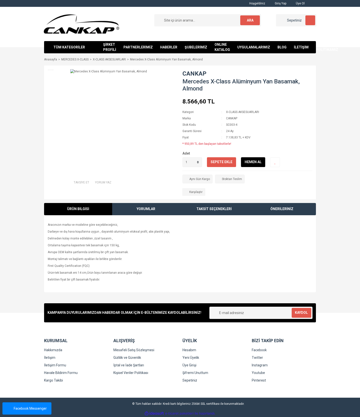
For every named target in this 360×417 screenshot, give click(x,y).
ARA (250, 20)
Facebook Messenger (30, 408)
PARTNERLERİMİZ (138, 47)
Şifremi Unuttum (195, 373)
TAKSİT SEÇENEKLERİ (214, 209)
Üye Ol (300, 3)
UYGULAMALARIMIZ (253, 47)
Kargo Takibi (53, 380)
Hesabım (189, 350)
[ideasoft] (154, 413)
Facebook (259, 350)
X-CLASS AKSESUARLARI (242, 112)
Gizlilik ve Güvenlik (127, 358)
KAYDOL (301, 313)
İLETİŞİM (301, 47)
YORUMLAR (146, 209)
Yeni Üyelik (190, 358)
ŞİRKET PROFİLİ (109, 47)
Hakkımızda (53, 350)
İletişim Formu (55, 365)
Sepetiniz (189, 380)
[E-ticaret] (179, 413)
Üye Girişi (189, 365)
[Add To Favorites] (275, 162)
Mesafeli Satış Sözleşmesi (133, 350)
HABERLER (168, 47)
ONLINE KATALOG (222, 47)
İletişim (49, 358)
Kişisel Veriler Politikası (130, 373)
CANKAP (194, 73)
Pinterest (259, 380)
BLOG (282, 47)
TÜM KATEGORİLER (69, 47)
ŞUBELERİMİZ (196, 47)
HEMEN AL (253, 162)
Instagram (260, 365)
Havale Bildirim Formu (61, 373)
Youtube (258, 373)
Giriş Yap (280, 3)
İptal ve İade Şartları (128, 365)
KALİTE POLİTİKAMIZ (327, 47)
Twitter (257, 358)
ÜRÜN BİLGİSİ (78, 209)
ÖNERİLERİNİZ (281, 209)
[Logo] (81, 23)
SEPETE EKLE (221, 162)
